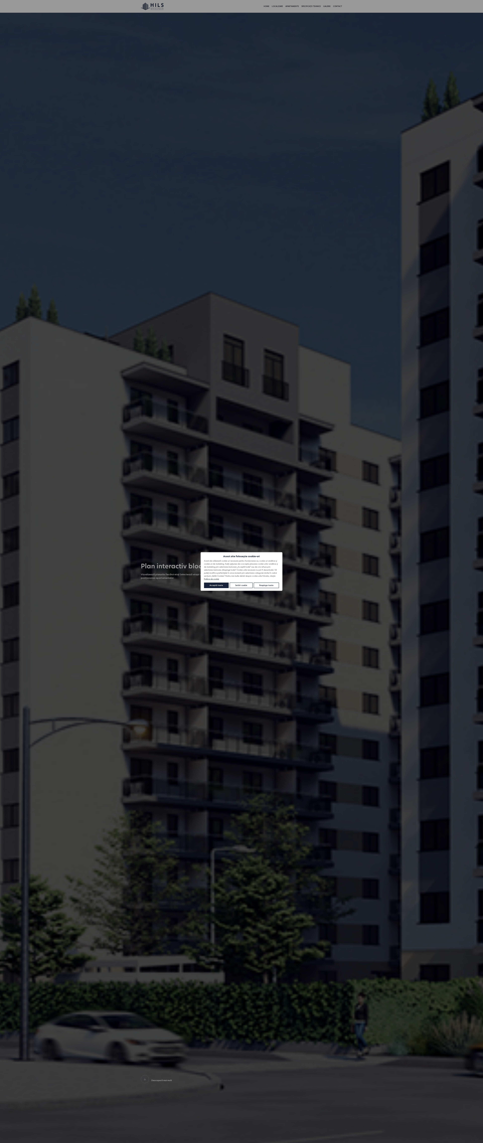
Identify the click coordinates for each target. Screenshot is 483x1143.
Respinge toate (266, 585)
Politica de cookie (211, 579)
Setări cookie (241, 585)
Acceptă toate (216, 585)
